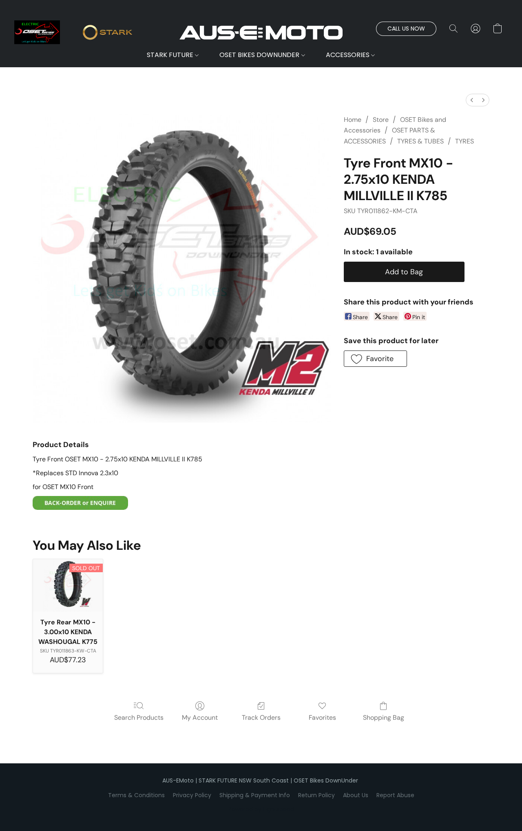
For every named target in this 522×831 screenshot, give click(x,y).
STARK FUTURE (171, 55)
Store (381, 119)
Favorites (322, 717)
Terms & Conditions (136, 795)
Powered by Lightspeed (261, 809)
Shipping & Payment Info (254, 795)
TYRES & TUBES (420, 141)
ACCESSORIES (348, 55)
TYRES (464, 141)
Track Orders (261, 717)
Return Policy (316, 795)
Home (352, 119)
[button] (261, 32)
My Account (200, 717)
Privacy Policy (192, 795)
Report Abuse (395, 795)
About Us (355, 795)
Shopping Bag (383, 717)
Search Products (139, 717)
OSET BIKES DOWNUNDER (260, 55)
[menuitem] (472, 100)
